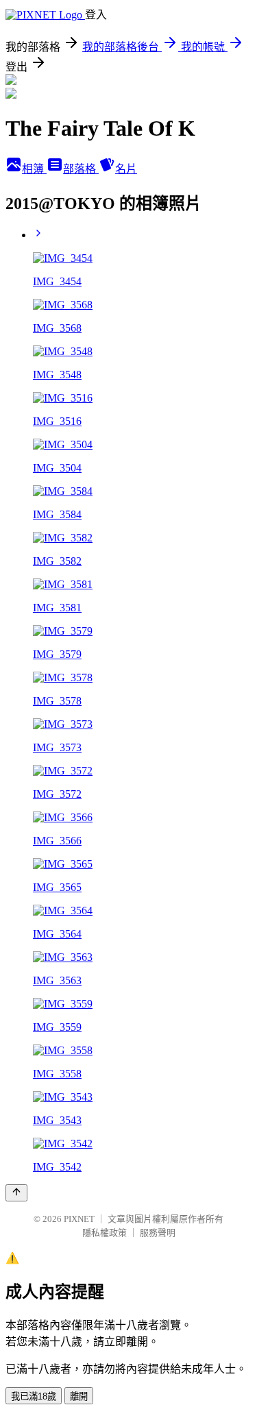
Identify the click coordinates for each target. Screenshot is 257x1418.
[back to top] (16, 1192)
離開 (79, 1396)
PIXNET (79, 1219)
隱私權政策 (104, 1232)
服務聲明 (157, 1232)
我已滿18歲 (33, 1396)
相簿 (34, 169)
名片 (126, 169)
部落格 (81, 169)
